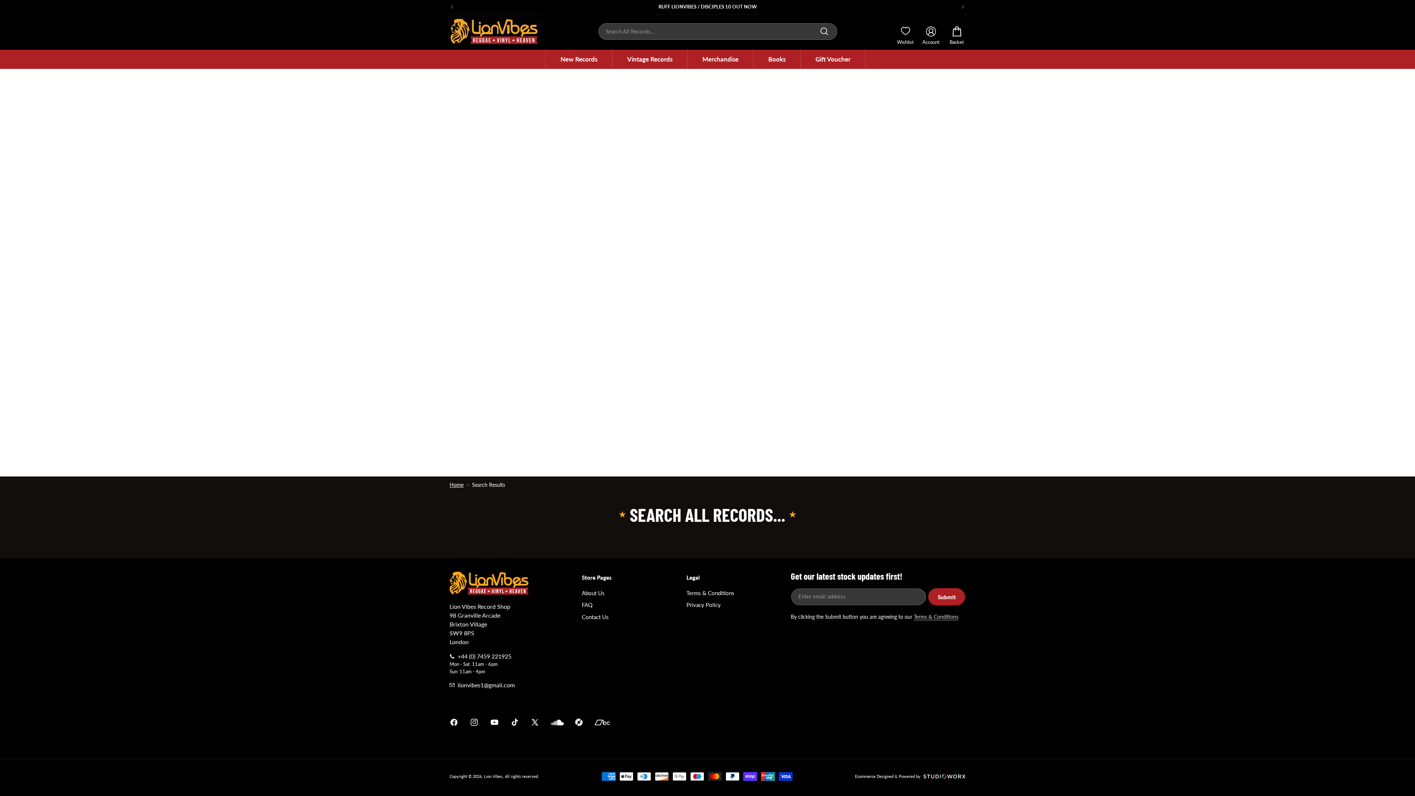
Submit (947, 597)
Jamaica (793, 722)
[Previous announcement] (452, 7)
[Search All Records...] (824, 31)
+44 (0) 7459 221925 (484, 656)
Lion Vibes (493, 776)
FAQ (587, 604)
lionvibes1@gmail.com (486, 684)
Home (457, 485)
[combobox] (717, 31)
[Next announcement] (963, 7)
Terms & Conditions (710, 593)
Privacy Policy (703, 604)
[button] (579, 59)
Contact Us (595, 617)
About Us (593, 593)
